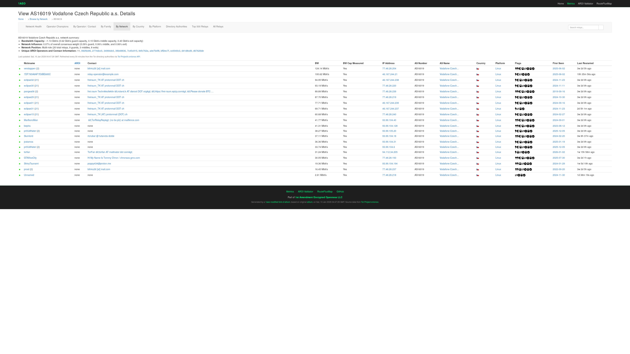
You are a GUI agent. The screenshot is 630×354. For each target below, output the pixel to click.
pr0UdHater (30, 130)
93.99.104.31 (389, 141)
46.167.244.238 (390, 79)
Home (561, 3)
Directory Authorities (176, 26)
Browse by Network (38, 19)
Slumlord (28, 136)
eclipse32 (29, 79)
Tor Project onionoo (369, 201)
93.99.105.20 (389, 130)
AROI (77, 63)
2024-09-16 (559, 102)
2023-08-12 (559, 125)
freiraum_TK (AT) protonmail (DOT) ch (107, 114)
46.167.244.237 (390, 108)
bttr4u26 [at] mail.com (99, 68)
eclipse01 (29, 102)
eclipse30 (29, 85)
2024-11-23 (559, 79)
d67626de (198, 50)
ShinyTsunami (31, 163)
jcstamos (28, 141)
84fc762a (143, 50)
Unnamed (29, 175)
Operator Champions (57, 26)
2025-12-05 (559, 130)
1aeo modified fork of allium (277, 201)
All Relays (218, 26)
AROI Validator (585, 3)
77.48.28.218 (389, 175)
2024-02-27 (559, 114)
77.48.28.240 (389, 114)
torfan (27, 152)
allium (310, 201)
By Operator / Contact (84, 26)
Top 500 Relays (200, 26)
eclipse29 (29, 97)
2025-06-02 (559, 68)
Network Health (34, 26)
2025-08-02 (559, 74)
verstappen (30, 68)
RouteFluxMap (604, 3)
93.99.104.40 (389, 120)
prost (26, 169)
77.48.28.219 (389, 97)
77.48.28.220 (389, 85)
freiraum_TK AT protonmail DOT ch (106, 79)
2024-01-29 (559, 163)
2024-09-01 (559, 120)
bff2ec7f (165, 50)
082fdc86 (86, 50)
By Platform (155, 26)
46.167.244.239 (390, 102)
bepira (27, 125)
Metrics (571, 3)
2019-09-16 (559, 91)
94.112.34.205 (390, 152)
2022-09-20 (559, 169)
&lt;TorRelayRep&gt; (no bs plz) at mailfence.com (114, 120)
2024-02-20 (559, 136)
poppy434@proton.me (99, 163)
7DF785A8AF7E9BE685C (37, 74)
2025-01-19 (559, 141)
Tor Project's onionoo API (129, 56)
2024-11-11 (559, 85)
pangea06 (29, 91)
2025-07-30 (559, 157)
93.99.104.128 (390, 125)
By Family (106, 26)
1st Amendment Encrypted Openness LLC (318, 197)
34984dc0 (109, 50)
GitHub (340, 191)
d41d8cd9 (187, 50)
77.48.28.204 (389, 68)
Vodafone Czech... (449, 68)
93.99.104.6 (388, 146)
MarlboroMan (31, 120)
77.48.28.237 (389, 169)
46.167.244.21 (390, 74)
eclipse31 (29, 108)
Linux (498, 68)
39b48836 (120, 50)
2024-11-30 (559, 175)
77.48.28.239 (389, 91)
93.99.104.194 (390, 163)
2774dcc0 (97, 50)
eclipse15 (29, 114)
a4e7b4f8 (154, 50)
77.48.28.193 (389, 157)
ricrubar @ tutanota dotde (101, 136)
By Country (138, 26)
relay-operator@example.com (103, 74)
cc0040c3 (175, 50)
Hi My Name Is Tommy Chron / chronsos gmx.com (114, 157)
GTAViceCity (30, 157)
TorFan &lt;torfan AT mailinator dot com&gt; (110, 152)
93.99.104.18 (389, 136)
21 (36, 79)
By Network (122, 26)
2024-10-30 (559, 97)
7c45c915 (132, 50)
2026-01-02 (559, 152)
